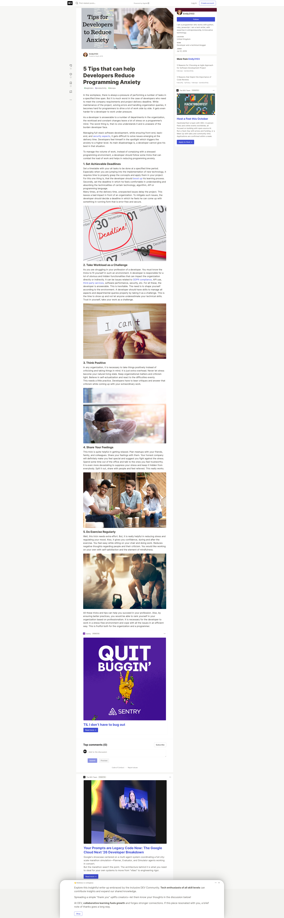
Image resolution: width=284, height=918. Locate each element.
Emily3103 (93, 54)
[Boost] (70, 91)
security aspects (101, 136)
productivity (100, 88)
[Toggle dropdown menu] (164, 633)
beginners (88, 88)
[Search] (77, 3)
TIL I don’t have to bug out (104, 725)
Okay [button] (78, 914)
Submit (92, 760)
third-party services (93, 283)
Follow (196, 19)
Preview (104, 760)
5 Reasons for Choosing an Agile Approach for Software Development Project (194, 68)
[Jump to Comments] (70, 75)
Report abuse (133, 767)
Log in (194, 3)
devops (112, 88)
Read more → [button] (90, 730)
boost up (137, 178)
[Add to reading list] (70, 84)
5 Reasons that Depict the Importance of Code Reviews (193, 80)
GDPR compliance (142, 279)
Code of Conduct (118, 767)
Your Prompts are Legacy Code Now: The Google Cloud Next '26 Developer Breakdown (123, 850)
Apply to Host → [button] (185, 142)
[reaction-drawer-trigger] (71, 66)
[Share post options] (71, 100)
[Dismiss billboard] (219, 882)
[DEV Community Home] (70, 3)
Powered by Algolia (141, 3)
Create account (207, 3)
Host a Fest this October (192, 118)
